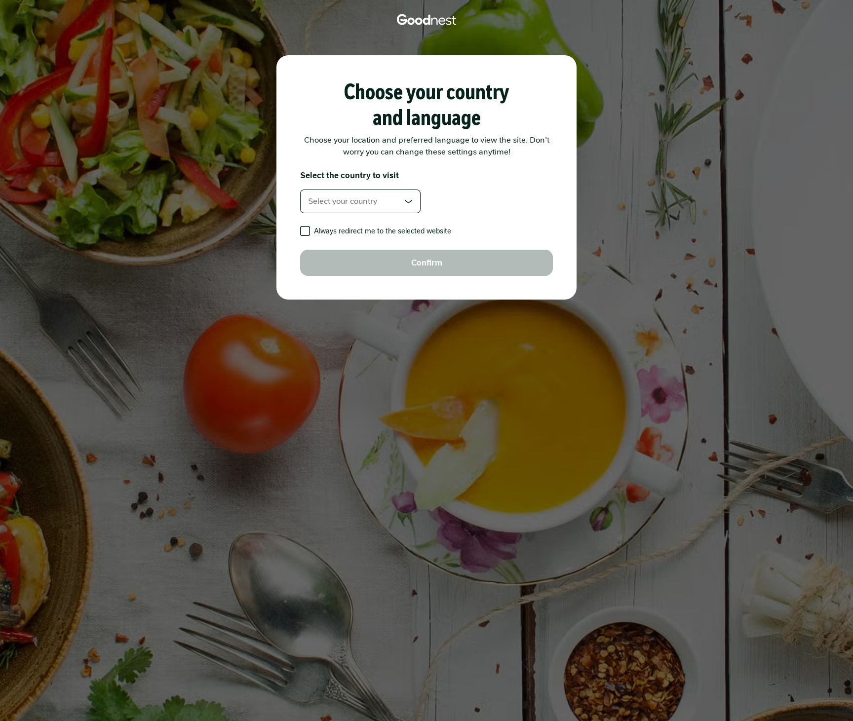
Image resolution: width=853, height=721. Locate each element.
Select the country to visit (349, 175)
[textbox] (360, 201)
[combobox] (360, 201)
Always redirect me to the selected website (382, 231)
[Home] (426, 20)
